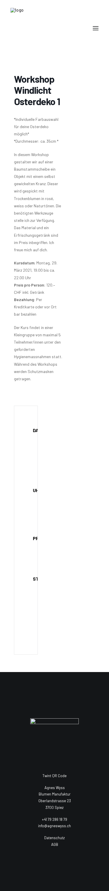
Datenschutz (54, 837)
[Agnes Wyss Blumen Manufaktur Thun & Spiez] (54, 28)
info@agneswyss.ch (54, 825)
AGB (54, 844)
